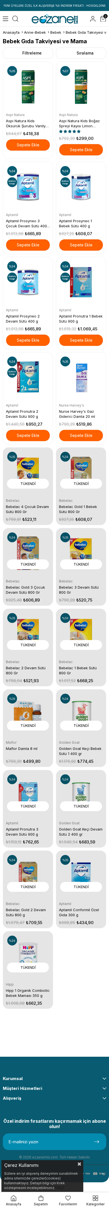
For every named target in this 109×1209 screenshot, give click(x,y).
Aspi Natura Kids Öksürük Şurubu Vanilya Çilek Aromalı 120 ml (27, 123)
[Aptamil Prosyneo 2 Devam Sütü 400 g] (28, 282)
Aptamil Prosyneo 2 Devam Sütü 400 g (23, 318)
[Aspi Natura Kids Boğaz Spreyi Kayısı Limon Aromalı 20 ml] (81, 87)
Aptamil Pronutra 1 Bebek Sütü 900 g (81, 318)
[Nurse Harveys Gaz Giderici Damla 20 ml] (81, 377)
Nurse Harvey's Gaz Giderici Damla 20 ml (77, 414)
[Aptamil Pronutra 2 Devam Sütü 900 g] (28, 377)
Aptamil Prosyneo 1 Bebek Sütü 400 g (75, 223)
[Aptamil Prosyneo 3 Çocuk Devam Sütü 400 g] (28, 187)
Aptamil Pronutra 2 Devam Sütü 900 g (22, 414)
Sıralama (85, 53)
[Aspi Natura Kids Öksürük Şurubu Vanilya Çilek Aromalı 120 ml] (28, 87)
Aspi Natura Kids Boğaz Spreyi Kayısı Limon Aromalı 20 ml (79, 123)
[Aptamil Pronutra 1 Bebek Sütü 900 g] (81, 282)
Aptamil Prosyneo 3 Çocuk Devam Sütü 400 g (26, 223)
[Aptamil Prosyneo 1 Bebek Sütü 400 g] (81, 187)
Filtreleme (32, 53)
